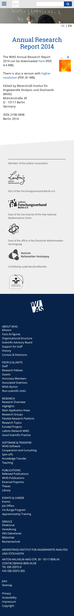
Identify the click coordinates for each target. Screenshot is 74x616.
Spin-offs (7, 454)
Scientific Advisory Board (17, 342)
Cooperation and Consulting (19, 450)
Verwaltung (9, 529)
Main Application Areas (16, 410)
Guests (6, 374)
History (6, 350)
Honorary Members (14, 378)
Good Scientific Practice (16, 435)
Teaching (7, 462)
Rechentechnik (11, 541)
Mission (7, 330)
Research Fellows (12, 370)
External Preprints (13, 482)
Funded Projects (12, 427)
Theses (6, 486)
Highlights (8, 406)
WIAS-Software (11, 446)
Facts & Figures (11, 334)
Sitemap (7, 585)
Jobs (4, 581)
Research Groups (12, 414)
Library (6, 490)
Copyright (8, 606)
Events (6, 501)
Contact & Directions (14, 355)
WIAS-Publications (13, 478)
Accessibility (9, 597)
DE (63, 26)
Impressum (9, 601)
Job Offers (8, 506)
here (41, 61)
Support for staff (12, 346)
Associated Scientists (14, 382)
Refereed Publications (15, 474)
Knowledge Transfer (14, 458)
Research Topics (12, 422)
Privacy (6, 593)
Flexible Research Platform (18, 418)
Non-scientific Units (14, 391)
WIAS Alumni (10, 387)
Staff (5, 366)
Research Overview (13, 402)
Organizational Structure (17, 338)
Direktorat (8, 525)
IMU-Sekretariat (11, 533)
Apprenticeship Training (16, 514)
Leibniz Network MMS (15, 431)
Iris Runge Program (13, 510)
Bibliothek (8, 537)
